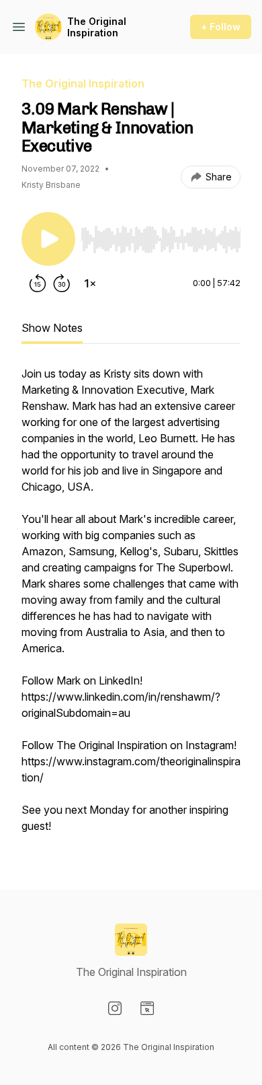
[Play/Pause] (48, 239)
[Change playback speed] (90, 283)
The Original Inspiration (96, 27)
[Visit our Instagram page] (115, 1008)
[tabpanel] (131, 606)
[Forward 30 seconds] (61, 283)
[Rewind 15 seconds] (37, 283)
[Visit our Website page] (147, 1008)
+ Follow (221, 26)
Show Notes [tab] (52, 328)
